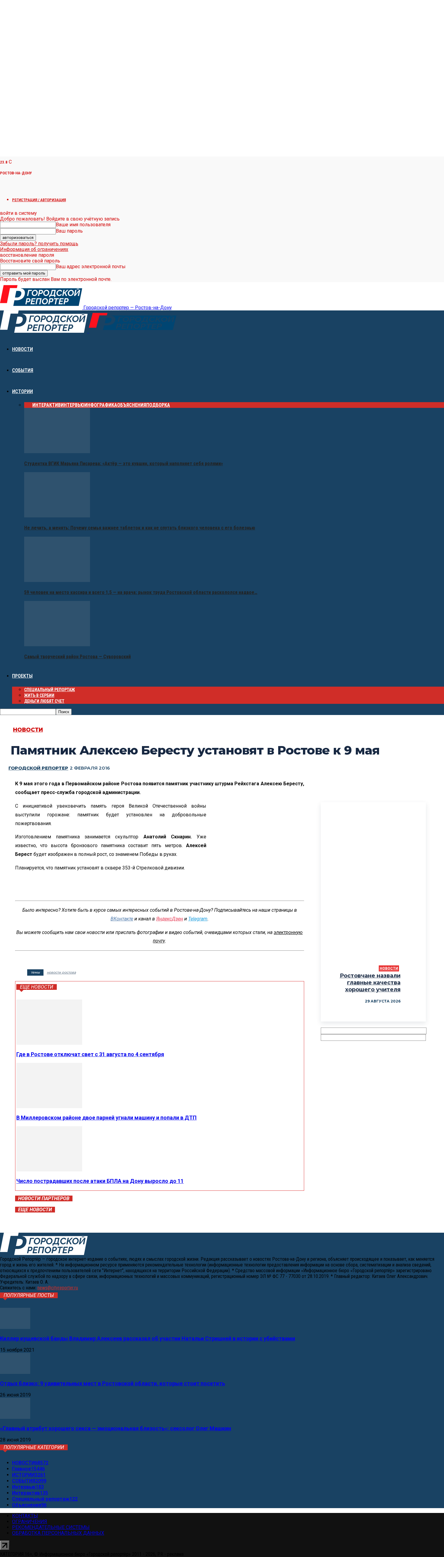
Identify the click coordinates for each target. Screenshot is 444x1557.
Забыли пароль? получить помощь (39, 243)
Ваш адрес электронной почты (91, 266)
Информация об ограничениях (34, 249)
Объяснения (131, 405)
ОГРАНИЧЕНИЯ (29, 1521)
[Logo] (44, 331)
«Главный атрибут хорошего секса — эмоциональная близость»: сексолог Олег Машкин (115, 1428)
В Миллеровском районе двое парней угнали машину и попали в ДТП (106, 1117)
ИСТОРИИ (22, 391)
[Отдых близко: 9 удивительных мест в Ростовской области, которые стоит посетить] (15, 1372)
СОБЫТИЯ (22, 370)
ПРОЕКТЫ (22, 676)
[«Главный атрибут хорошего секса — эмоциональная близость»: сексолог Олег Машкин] (15, 1417)
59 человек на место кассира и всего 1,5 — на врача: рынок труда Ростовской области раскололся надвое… (140, 592)
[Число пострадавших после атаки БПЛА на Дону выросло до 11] (49, 1170)
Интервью (72, 405)
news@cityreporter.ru (57, 1288)
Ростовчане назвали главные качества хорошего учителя (370, 982)
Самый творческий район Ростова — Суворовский (77, 656)
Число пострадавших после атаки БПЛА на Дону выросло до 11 (100, 1181)
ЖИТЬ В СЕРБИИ (39, 695)
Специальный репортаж (49, 689)
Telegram (198, 919)
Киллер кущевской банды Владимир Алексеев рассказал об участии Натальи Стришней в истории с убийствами (147, 1338)
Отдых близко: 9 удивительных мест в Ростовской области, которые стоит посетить (112, 1383)
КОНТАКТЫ (25, 1516)
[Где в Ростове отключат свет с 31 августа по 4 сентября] (49, 1043)
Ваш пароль (69, 231)
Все (28, 405)
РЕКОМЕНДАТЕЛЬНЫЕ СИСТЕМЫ (51, 1527)
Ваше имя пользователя (83, 224)
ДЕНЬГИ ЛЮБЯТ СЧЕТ (44, 701)
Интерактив (46, 405)
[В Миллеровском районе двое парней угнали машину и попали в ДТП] (49, 1106)
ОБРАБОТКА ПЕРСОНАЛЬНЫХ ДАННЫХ (58, 1533)
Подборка (158, 405)
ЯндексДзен (169, 919)
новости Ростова (61, 972)
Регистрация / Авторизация (39, 200)
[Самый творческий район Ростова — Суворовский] (57, 644)
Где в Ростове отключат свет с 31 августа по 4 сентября (90, 1054)
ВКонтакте (122, 919)
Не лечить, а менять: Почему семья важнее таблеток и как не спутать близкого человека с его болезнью (139, 528)
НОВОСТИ (22, 349)
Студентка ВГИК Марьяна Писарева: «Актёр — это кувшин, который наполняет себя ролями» (123, 463)
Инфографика (100, 405)
